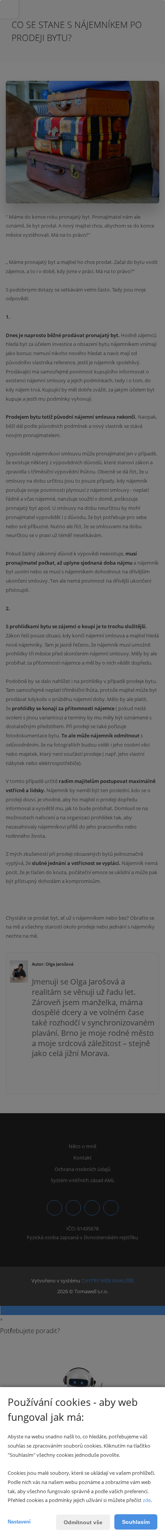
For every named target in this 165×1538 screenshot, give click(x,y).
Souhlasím (136, 1522)
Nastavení (19, 1522)
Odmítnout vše (83, 1522)
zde (147, 1500)
